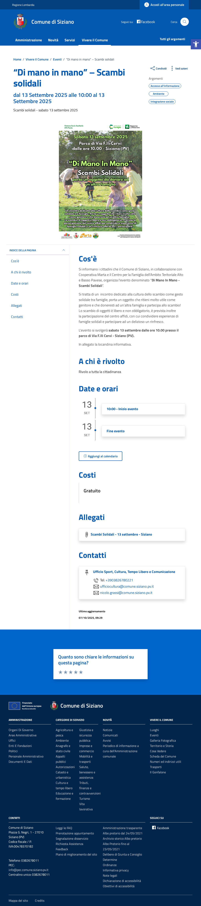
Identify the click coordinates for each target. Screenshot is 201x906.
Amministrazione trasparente (122, 828)
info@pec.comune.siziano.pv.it (28, 869)
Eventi (154, 735)
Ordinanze (110, 865)
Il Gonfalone (158, 772)
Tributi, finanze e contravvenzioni (90, 788)
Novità (53, 40)
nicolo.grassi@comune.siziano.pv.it (126, 592)
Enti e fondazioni (20, 745)
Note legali (110, 875)
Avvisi (107, 740)
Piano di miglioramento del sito (76, 854)
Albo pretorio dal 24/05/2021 (123, 833)
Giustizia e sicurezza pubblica (86, 735)
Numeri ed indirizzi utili (165, 761)
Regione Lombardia (23, 5)
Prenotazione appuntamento (75, 833)
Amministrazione (28, 40)
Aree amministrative (23, 735)
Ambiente (62, 740)
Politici (13, 751)
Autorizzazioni (65, 767)
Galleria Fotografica (163, 740)
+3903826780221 (119, 580)
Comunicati (110, 735)
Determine (110, 859)
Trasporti (156, 767)
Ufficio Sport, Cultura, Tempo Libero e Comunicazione (134, 571)
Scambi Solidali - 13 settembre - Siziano (121, 534)
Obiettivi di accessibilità (118, 886)
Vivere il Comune (95, 40)
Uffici (12, 740)
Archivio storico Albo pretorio (122, 838)
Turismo (84, 798)
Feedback (62, 849)
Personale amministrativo (26, 756)
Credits (39, 900)
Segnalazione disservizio (72, 838)
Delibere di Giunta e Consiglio (122, 854)
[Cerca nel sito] (184, 22)
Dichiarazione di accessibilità (122, 880)
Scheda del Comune (163, 756)
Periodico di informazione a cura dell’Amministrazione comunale (121, 751)
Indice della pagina (22, 250)
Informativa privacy (116, 870)
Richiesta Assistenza (69, 843)
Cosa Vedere (158, 751)
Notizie (107, 730)
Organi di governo (21, 730)
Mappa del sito (18, 900)
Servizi (70, 40)
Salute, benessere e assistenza (87, 772)
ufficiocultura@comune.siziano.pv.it (127, 586)
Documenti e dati (20, 761)
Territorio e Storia (162, 745)
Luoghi (154, 730)
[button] (196, 44)
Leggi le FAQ (64, 828)
